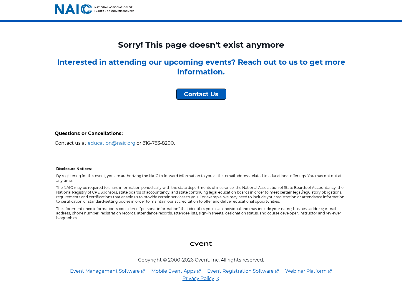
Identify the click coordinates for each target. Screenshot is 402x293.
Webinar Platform (306, 271)
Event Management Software (105, 271)
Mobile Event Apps (173, 271)
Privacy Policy (198, 278)
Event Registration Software (240, 271)
